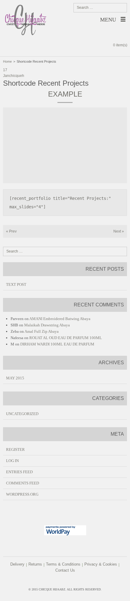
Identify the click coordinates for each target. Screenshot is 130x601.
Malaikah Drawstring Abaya (47, 325)
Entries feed (19, 472)
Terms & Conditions (63, 564)
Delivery (17, 564)
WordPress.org (22, 494)
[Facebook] (60, 580)
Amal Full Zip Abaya (41, 331)
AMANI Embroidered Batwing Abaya (59, 318)
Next (118, 231)
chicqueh (16, 76)
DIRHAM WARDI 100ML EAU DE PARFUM (57, 344)
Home (7, 61)
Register (15, 449)
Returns (35, 564)
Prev (11, 231)
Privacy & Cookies (100, 564)
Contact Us (65, 570)
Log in (12, 460)
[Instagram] (69, 580)
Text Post (16, 284)
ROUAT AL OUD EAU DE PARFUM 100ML (65, 337)
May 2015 (15, 378)
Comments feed (22, 483)
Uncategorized (22, 413)
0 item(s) (120, 45)
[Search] (121, 7)
